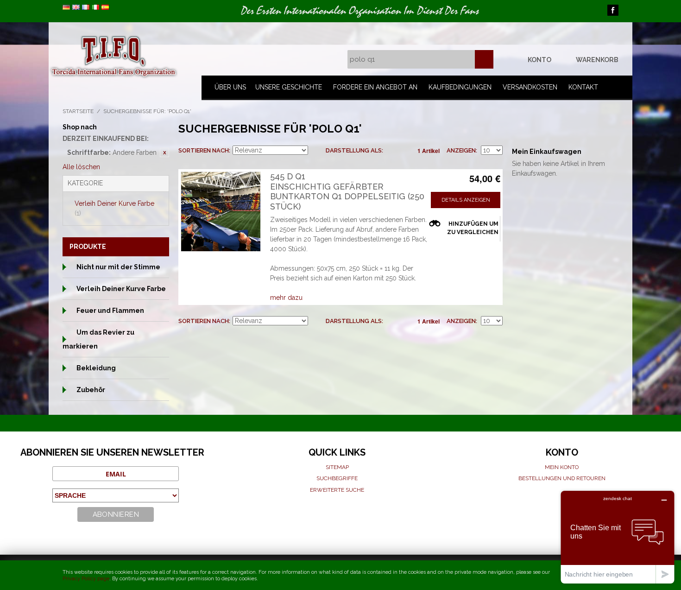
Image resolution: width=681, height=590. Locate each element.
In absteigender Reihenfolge (316, 151)
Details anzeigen (465, 200)
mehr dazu (286, 297)
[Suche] (484, 59)
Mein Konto (562, 467)
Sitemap (337, 467)
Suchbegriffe (337, 478)
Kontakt (583, 87)
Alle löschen (81, 167)
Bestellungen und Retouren (561, 478)
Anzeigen (461, 150)
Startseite (78, 111)
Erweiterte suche (337, 490)
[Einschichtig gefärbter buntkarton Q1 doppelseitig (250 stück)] (221, 211)
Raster (392, 151)
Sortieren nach (203, 150)
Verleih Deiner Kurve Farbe (114, 208)
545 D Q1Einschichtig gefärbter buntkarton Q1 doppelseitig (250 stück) (347, 191)
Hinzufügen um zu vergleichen (472, 228)
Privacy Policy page (86, 579)
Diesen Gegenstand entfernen (164, 152)
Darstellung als (354, 150)
